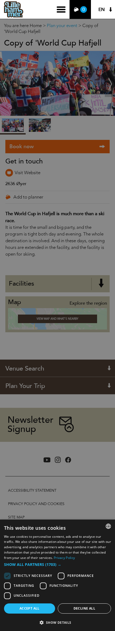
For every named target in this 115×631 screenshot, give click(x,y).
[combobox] (108, 526)
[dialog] (57, 575)
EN (101, 9)
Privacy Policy (64, 557)
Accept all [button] (30, 608)
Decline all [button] (84, 608)
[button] (57, 564)
